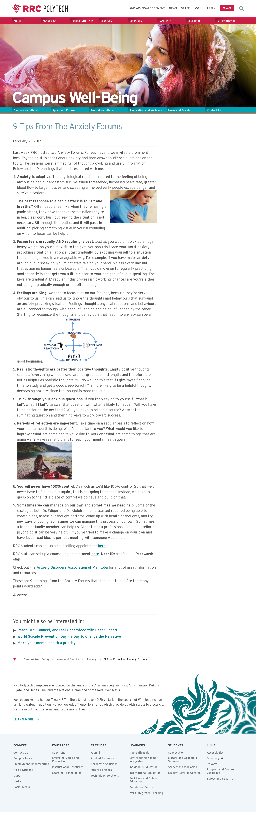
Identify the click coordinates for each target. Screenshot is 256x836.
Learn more (23, 719)
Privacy (212, 764)
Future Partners (101, 769)
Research (194, 21)
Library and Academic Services (182, 759)
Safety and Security (220, 778)
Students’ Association (182, 767)
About (17, 21)
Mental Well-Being (103, 110)
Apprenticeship (139, 752)
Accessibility (215, 752)
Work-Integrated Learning (146, 793)
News (173, 8)
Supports (136, 21)
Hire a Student (23, 769)
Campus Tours (22, 758)
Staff (185, 8)
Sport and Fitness (64, 110)
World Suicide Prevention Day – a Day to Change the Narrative (69, 636)
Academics (49, 21)
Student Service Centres (184, 772)
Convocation (176, 752)
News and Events (179, 110)
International (226, 21)
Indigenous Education (143, 767)
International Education (145, 772)
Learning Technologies (66, 772)
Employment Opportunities (31, 764)
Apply (211, 8)
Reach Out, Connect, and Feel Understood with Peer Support (67, 630)
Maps (16, 775)
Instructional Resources (67, 767)
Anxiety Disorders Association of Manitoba (73, 567)
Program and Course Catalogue (220, 771)
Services (106, 21)
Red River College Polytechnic (40, 8)
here (102, 546)
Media (17, 781)
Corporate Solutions (104, 764)
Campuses (165, 21)
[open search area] (241, 8)
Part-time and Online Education (143, 780)
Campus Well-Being (26, 110)
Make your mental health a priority (46, 643)
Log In (198, 8)
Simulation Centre (141, 787)
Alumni (95, 752)
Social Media (21, 787)
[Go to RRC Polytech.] (14, 659)
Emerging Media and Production (65, 759)
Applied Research (102, 758)
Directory (213, 758)
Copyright (58, 752)
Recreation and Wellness (146, 110)
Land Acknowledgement (146, 8)
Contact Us (214, 110)
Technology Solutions (105, 775)
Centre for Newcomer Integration (143, 759)
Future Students (82, 21)
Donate (227, 8)
